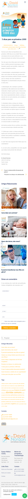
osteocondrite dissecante (15, 399)
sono (15, 49)
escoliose (20, 395)
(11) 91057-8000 (7, 414)
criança (3, 390)
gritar (9, 397)
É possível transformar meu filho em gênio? (13, 352)
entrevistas (7, 395)
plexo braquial (17, 401)
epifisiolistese (14, 395)
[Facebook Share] (1, 243)
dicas (19, 47)
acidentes (7, 383)
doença (2, 392)
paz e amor (10, 49)
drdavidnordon (8, 45)
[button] (2, 256)
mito (9, 399)
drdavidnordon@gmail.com (10, 419)
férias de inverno (4, 397)
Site (3, 317)
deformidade (11, 390)
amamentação (11, 47)
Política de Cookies (6, 473)
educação (3, 395)
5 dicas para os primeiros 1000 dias (10, 366)
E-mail (4, 311)
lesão (16, 397)
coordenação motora (15, 387)
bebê (16, 47)
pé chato (22, 401)
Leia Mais (11, 491)
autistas (2, 385)
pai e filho (22, 399)
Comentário (5, 291)
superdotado (21, 403)
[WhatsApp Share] (1, 253)
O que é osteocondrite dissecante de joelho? (13, 171)
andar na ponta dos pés (14, 383)
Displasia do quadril (19, 390)
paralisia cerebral (5, 401)
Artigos (16, 45)
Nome (4, 305)
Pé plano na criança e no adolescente (14, 174)
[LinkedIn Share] (1, 250)
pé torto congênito (10, 404)
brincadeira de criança (13, 385)
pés (4, 403)
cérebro (7, 390)
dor (5, 392)
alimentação (5, 47)
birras (8, 385)
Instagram (8, 446)
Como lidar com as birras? (9, 213)
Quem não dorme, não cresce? (10, 241)
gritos (11, 397)
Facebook (18, 446)
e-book (23, 392)
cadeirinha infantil (7, 387)
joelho (14, 397)
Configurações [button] (7, 494)
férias (23, 395)
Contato (3, 476)
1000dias (22, 45)
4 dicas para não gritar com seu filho (11, 374)
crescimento (21, 387)
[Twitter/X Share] (1, 246)
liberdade (23, 47)
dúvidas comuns (13, 392)
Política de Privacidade (6, 469)
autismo (22, 383)
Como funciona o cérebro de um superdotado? (13, 372)
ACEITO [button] (14, 494)
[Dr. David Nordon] (10, 7)
